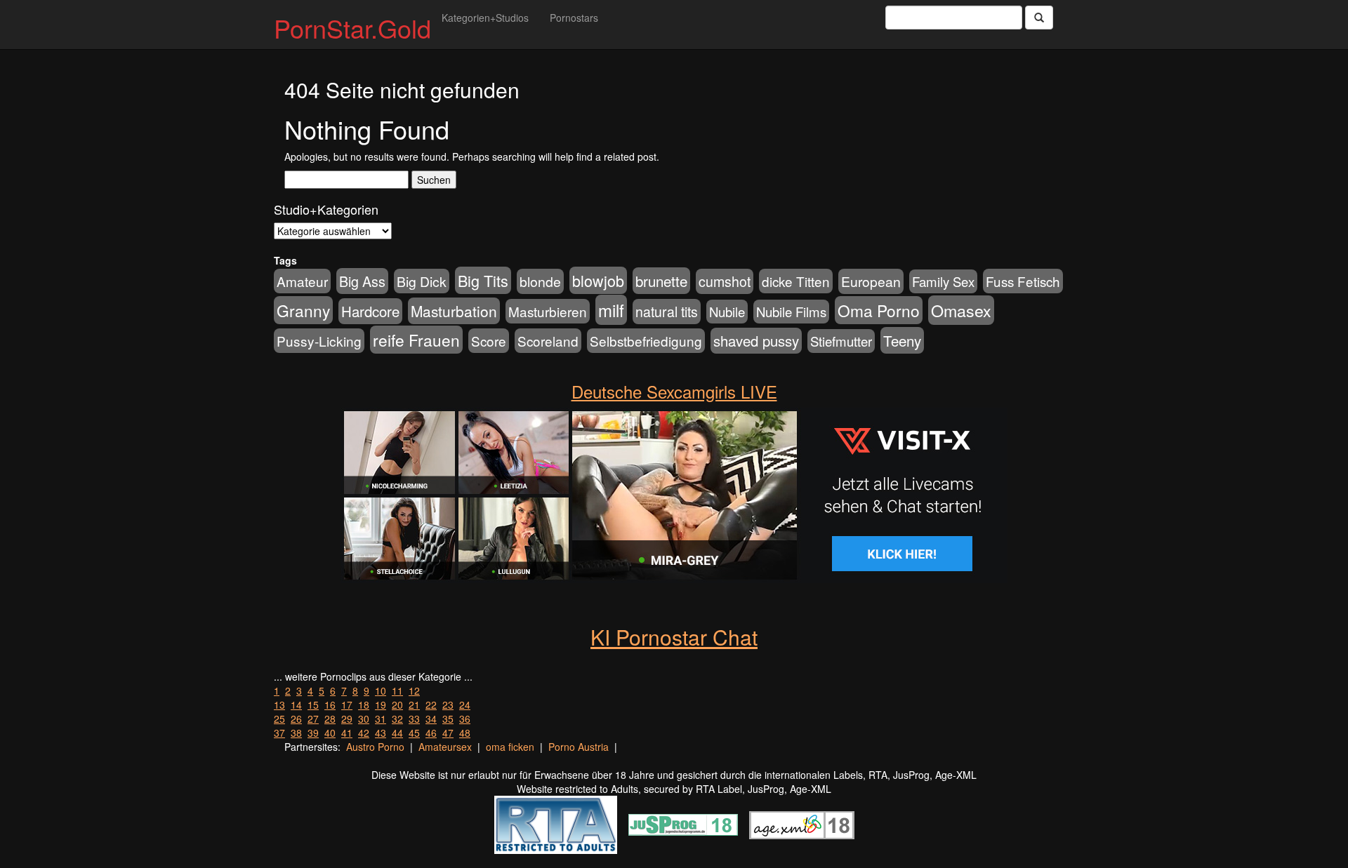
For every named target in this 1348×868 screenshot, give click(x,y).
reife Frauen (416, 339)
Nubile (727, 311)
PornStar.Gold (352, 28)
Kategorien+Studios (485, 18)
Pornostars (574, 18)
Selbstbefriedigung (646, 340)
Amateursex (445, 747)
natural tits (666, 311)
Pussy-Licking (319, 340)
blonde (540, 281)
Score (488, 340)
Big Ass (362, 281)
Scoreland (548, 340)
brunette (661, 280)
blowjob (598, 280)
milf (611, 310)
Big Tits (483, 280)
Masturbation (454, 310)
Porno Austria (578, 747)
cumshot (725, 281)
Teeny (902, 340)
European (871, 281)
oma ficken (510, 747)
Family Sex (943, 281)
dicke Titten (796, 281)
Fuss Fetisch (1023, 281)
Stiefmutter (841, 341)
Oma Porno (879, 310)
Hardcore (370, 311)
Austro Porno (375, 747)
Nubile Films (791, 311)
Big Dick (422, 281)
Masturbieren (547, 311)
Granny (303, 310)
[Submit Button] (1039, 17)
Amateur (302, 281)
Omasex (961, 310)
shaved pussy (756, 340)
